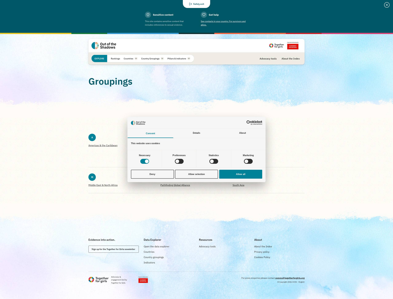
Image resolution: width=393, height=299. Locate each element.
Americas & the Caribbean (102, 145)
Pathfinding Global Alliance (175, 185)
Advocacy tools (207, 246)
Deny (152, 174)
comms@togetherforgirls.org (290, 278)
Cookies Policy (262, 257)
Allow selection (196, 174)
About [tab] (242, 133)
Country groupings (154, 257)
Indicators (149, 262)
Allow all (240, 174)
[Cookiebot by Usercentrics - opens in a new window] (248, 122)
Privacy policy (261, 251)
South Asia (238, 185)
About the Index (263, 246)
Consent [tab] (150, 133)
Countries (149, 251)
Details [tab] (196, 133)
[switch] (179, 161)
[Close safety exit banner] (387, 5)
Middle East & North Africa (103, 185)
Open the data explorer (156, 246)
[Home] (103, 45)
